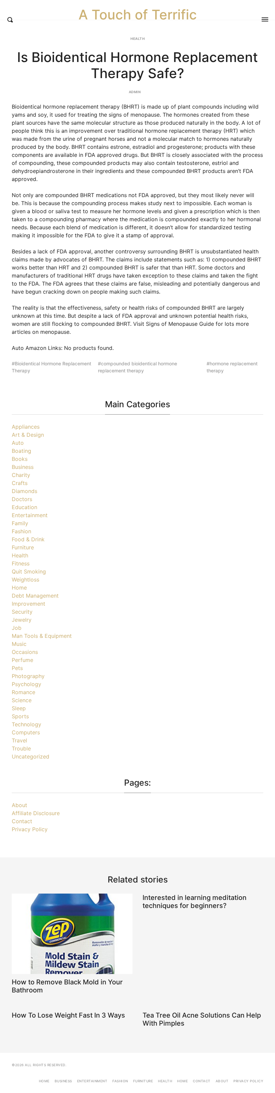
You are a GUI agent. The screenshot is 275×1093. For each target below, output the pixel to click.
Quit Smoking (29, 571)
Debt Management (35, 595)
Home (19, 587)
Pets (17, 668)
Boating (21, 450)
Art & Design (28, 434)
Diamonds (24, 491)
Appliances (26, 426)
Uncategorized (30, 756)
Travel (19, 740)
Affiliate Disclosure (36, 813)
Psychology (26, 684)
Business (23, 467)
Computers (26, 732)
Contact (22, 821)
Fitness (21, 563)
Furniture (23, 547)
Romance (23, 692)
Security (22, 611)
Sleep (19, 708)
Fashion (21, 531)
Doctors (22, 499)
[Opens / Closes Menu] (265, 19)
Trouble (21, 748)
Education (24, 507)
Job (16, 627)
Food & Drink (28, 539)
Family (20, 523)
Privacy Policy (30, 829)
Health (137, 39)
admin (135, 92)
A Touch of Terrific (137, 15)
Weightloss (25, 579)
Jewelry (22, 619)
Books (20, 459)
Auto (18, 442)
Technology (26, 724)
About (19, 805)
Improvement (28, 603)
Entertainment (30, 515)
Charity (21, 475)
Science (22, 700)
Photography (28, 676)
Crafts (20, 483)
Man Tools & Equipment (42, 635)
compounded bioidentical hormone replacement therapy (137, 367)
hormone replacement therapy (232, 367)
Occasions (25, 652)
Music (19, 644)
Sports (20, 716)
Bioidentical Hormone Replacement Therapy (51, 367)
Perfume (22, 660)
